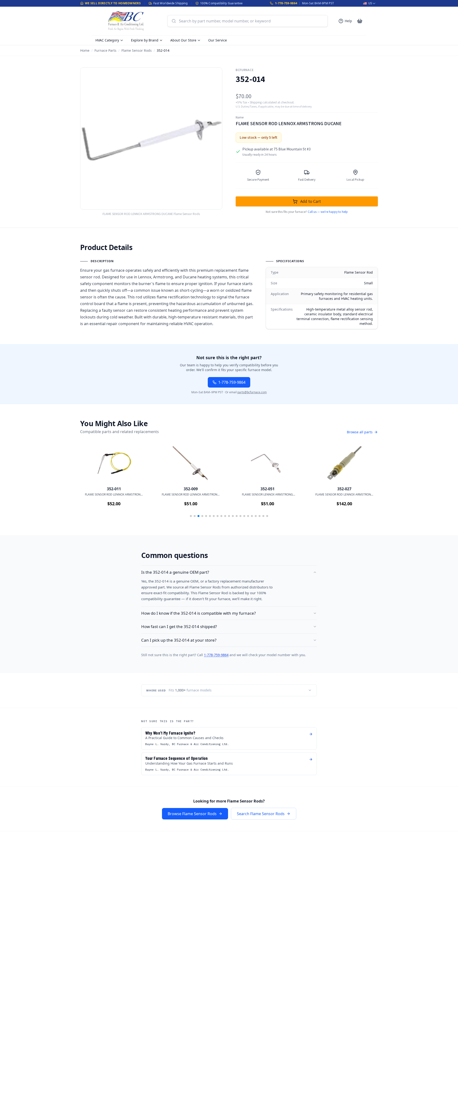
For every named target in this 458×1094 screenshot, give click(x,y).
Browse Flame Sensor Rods (192, 813)
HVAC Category (107, 40)
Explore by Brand (144, 40)
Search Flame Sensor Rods (261, 813)
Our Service (217, 40)
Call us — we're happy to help (328, 212)
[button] (191, 516)
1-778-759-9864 (286, 3)
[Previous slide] (90, 482)
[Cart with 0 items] (360, 21)
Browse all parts (360, 432)
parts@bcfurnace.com (252, 392)
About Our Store (183, 40)
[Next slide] (367, 482)
